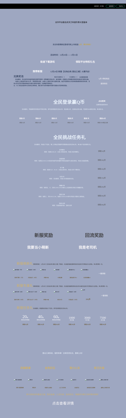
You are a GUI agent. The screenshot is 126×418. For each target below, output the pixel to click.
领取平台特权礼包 (85, 62)
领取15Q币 (102, 178)
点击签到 (101, 101)
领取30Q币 (102, 196)
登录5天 (70, 120)
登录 (103, 6)
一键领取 (102, 274)
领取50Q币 (103, 324)
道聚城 (60, 14)
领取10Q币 (102, 160)
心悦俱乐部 (74, 14)
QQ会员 (34, 14)
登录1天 (22, 120)
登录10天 (102, 120)
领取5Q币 (101, 151)
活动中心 (121, 6)
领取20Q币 (102, 187)
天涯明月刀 (22, 14)
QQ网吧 (47, 14)
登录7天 (86, 120)
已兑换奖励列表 (83, 77)
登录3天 (54, 120)
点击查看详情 (63, 403)
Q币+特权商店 (104, 79)
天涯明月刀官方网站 (6, 6)
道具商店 (104, 84)
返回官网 (111, 6)
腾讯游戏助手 (106, 14)
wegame (90, 14)
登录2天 (38, 120)
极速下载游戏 (47, 62)
